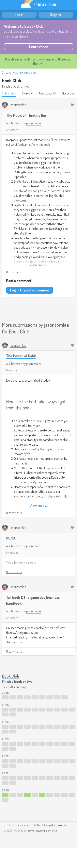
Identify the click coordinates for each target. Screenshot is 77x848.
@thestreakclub (57, 825)
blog (54, 830)
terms (31, 830)
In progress (30, 72)
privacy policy (43, 830)
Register (55, 15)
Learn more (38, 46)
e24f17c (37, 825)
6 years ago (12, 129)
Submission (9, 93)
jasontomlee (33, 123)
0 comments (14, 272)
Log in (19, 15)
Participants (45, 93)
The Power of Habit (21, 355)
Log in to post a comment (29, 290)
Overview (27, 93)
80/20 (11, 538)
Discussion (68, 93)
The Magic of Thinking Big (26, 115)
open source (24, 825)
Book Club (11, 80)
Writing (17, 72)
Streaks (6, 72)
